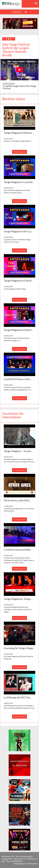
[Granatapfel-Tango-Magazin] (19, 633)
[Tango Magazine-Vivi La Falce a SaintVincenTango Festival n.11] (19, 216)
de (36, 3)
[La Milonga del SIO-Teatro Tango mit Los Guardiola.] (19, 682)
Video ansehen (19, 152)
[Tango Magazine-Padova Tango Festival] (19, 118)
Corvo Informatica (30, 863)
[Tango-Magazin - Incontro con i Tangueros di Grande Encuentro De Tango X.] (19, 436)
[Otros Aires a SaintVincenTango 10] (19, 485)
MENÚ (17, 12)
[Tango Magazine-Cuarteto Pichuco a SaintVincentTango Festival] (19, 167)
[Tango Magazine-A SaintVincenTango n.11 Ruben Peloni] (19, 315)
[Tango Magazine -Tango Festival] (19, 584)
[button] (19, 118)
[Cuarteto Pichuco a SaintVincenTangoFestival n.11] (19, 364)
